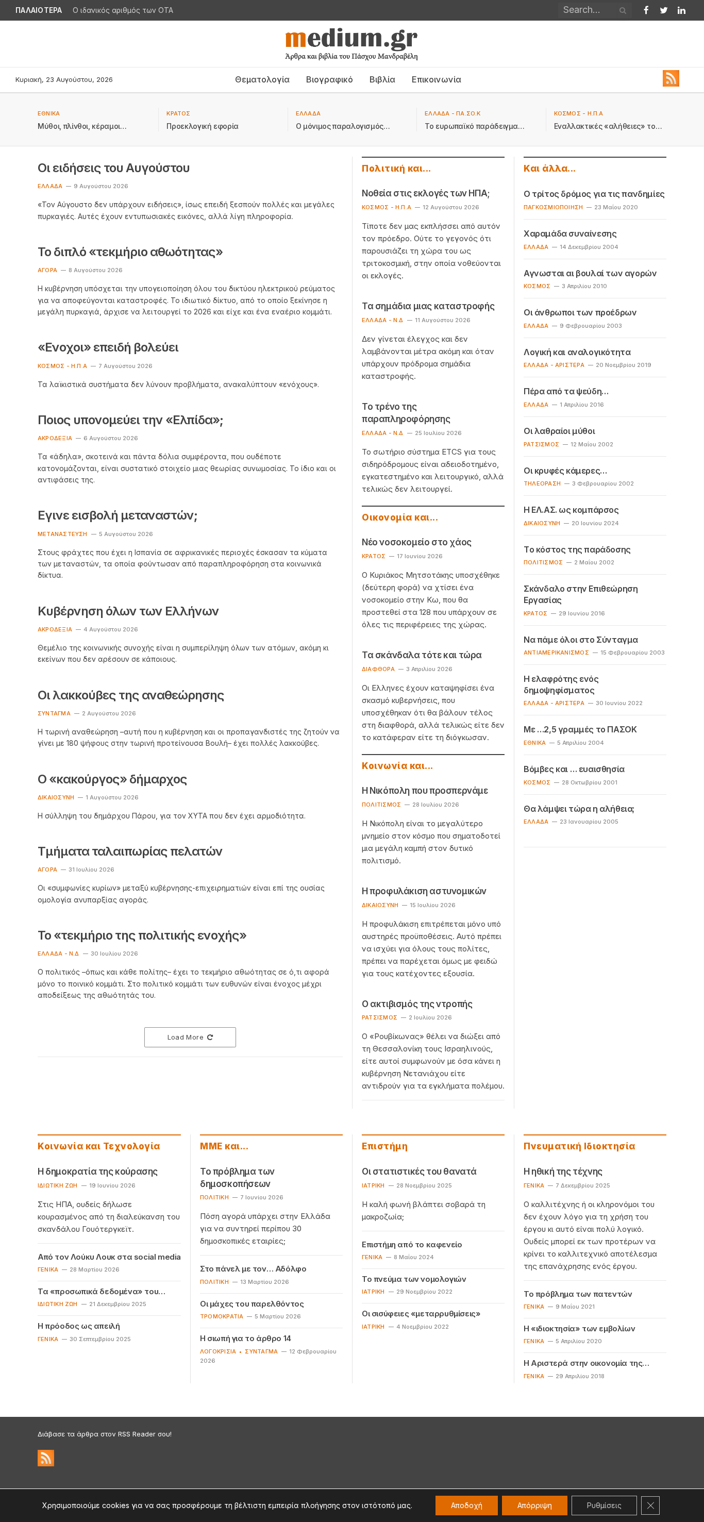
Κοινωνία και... (397, 766)
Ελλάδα (536, 246)
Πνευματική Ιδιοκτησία (579, 1146)
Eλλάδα (308, 113)
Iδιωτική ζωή (58, 1185)
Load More (185, 1037)
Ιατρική (373, 1185)
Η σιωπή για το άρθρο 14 (245, 1338)
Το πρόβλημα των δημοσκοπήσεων (237, 1177)
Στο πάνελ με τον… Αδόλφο (253, 1269)
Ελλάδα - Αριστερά (554, 365)
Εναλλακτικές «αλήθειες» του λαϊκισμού (607, 126)
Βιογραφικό (329, 79)
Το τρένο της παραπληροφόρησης (406, 413)
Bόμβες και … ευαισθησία (574, 769)
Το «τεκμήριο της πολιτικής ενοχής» (142, 935)
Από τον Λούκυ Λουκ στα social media (109, 1257)
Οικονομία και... (400, 517)
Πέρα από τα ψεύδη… (566, 391)
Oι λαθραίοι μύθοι (559, 431)
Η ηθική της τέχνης (563, 1171)
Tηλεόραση (542, 483)
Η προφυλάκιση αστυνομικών (424, 891)
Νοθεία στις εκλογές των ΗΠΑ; (426, 193)
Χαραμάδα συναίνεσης (570, 233)
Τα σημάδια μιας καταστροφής (428, 306)
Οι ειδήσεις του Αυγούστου (114, 167)
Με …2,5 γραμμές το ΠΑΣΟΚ (580, 729)
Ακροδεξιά (55, 438)
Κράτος (178, 113)
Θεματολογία (262, 79)
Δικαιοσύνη (56, 797)
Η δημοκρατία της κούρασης (98, 1171)
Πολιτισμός (381, 804)
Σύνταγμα (54, 713)
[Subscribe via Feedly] (671, 84)
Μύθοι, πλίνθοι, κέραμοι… (82, 126)
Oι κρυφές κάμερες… (565, 470)
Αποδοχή (466, 1505)
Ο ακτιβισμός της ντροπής (417, 1004)
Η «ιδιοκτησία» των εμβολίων (579, 1328)
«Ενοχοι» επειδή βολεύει (108, 347)
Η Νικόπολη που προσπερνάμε (425, 790)
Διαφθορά (378, 669)
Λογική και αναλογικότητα (577, 352)
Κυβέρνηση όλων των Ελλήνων (128, 611)
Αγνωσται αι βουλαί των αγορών (590, 273)
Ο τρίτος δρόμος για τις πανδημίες (594, 194)
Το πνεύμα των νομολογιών (414, 1279)
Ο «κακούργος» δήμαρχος (112, 779)
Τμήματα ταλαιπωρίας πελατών (130, 851)
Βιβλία (382, 79)
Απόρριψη (534, 1505)
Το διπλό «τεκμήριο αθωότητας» (130, 251)
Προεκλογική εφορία (202, 126)
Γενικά (48, 1269)
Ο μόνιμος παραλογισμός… (343, 126)
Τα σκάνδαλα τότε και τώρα (422, 655)
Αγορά (47, 270)
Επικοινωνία (436, 79)
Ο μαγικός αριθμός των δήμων (125, 10)
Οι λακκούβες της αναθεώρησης (131, 695)
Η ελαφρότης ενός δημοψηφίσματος (561, 684)
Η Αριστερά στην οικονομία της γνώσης (583, 1363)
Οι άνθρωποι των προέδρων (580, 312)
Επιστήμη (385, 1146)
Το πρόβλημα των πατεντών (578, 1294)
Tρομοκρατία (221, 1316)
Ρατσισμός (379, 1017)
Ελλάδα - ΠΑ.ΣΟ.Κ (453, 113)
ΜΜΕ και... (224, 1146)
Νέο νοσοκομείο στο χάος (417, 542)
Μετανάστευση (63, 534)
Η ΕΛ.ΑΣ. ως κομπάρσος (571, 510)
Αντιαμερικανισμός (556, 652)
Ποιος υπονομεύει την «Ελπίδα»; (130, 419)
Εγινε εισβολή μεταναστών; (117, 515)
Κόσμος (537, 782)
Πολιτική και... (396, 168)
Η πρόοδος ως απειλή (79, 1326)
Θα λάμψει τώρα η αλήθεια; (579, 809)
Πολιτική (214, 1197)
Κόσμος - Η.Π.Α (579, 113)
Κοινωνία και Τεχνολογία (99, 1146)
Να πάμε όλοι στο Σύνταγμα (581, 639)
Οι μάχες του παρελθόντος (252, 1304)
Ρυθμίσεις (604, 1505)
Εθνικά (49, 113)
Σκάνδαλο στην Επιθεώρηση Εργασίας (581, 594)
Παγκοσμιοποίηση (553, 207)
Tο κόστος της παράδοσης (577, 549)
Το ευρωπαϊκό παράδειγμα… (475, 126)
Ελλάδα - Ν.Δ (58, 953)
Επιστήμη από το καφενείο (412, 1244)
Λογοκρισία (218, 1351)
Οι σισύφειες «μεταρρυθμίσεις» (421, 1313)
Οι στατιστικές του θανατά (419, 1171)
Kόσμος (537, 286)
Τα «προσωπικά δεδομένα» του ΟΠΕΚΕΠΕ (98, 1291)
